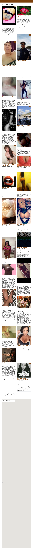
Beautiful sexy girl (21, 224)
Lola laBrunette (5, 132)
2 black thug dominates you (23, 247)
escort (3, 276)
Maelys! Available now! (7, 338)
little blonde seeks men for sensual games (8, 97)
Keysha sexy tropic (6, 25)
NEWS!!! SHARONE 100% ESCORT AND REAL (22, 309)
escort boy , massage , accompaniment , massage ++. (23, 379)
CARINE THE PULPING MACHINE (22, 149)
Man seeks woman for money (23, 125)
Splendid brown (5, 258)
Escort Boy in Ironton (21, 60)
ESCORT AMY (4, 1)
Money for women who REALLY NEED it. (24, 16)
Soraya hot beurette (6, 224)
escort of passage (21, 192)
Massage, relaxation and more (23, 166)
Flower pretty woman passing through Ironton (8, 165)
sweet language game (7, 187)
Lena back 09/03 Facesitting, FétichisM (8, 307)
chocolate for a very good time (23, 345)
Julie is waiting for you (22, 283)
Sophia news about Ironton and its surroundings (9, 363)
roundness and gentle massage (9, 65)
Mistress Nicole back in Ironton (23, 99)
